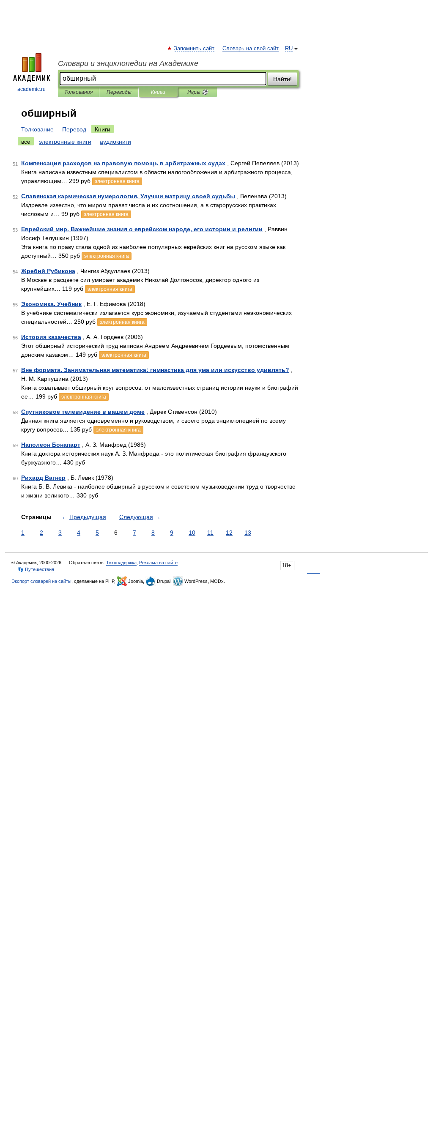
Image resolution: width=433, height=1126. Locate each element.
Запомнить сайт (194, 49)
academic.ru (31, 89)
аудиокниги (115, 141)
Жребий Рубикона (48, 271)
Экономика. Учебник (51, 304)
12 (229, 532)
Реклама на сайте (158, 562)
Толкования (78, 92)
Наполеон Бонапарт (50, 444)
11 (210, 532)
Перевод (74, 129)
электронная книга (117, 181)
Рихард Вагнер (43, 477)
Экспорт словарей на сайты (41, 581)
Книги (158, 92)
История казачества (51, 336)
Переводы (119, 92)
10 (192, 532)
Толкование (37, 129)
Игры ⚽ (197, 92)
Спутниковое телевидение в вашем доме (83, 411)
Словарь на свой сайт (250, 49)
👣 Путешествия (36, 569)
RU (289, 49)
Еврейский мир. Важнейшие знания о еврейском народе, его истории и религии (142, 229)
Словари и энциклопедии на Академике (128, 63)
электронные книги (65, 141)
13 (247, 532)
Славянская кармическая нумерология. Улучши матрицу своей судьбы (128, 196)
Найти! (282, 79)
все (25, 141)
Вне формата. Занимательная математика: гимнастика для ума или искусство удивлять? (155, 369)
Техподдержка (121, 562)
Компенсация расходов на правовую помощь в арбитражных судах (123, 163)
